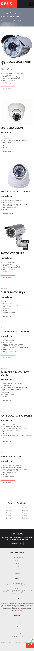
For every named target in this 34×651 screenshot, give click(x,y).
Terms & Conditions (17, 557)
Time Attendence (17, 623)
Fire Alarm (17, 626)
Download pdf (7, 88)
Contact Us (15, 543)
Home (10, 21)
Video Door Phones (17, 636)
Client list (17, 563)
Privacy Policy (17, 560)
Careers (17, 570)
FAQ (17, 566)
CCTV (14, 21)
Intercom (17, 630)
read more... (19, 610)
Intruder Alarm (17, 633)
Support (17, 573)
